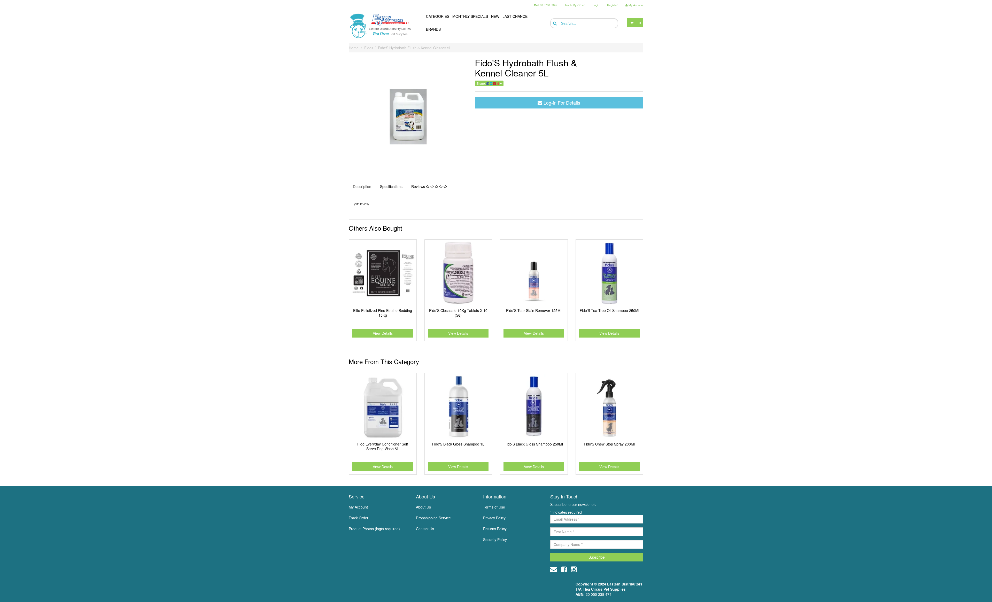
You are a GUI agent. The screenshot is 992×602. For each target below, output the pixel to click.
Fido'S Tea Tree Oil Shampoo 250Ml (609, 310)
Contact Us (425, 528)
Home (354, 47)
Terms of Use (494, 507)
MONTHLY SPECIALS (470, 16)
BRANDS (433, 29)
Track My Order (575, 5)
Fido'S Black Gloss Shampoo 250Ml (534, 444)
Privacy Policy (494, 517)
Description (362, 186)
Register (612, 5)
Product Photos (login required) (374, 528)
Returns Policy (495, 528)
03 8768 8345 (545, 5)
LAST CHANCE (515, 16)
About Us (423, 507)
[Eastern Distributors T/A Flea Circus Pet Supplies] (382, 25)
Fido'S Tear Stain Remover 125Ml (533, 310)
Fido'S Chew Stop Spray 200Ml (609, 444)
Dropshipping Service (433, 517)
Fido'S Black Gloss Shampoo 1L (458, 444)
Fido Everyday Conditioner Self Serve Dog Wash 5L (382, 446)
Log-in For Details (561, 102)
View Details (383, 333)
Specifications (391, 186)
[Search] (554, 23)
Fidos (368, 47)
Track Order (358, 517)
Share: (481, 83)
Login (596, 5)
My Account (358, 507)
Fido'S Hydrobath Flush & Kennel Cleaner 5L (414, 47)
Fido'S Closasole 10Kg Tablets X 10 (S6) (458, 313)
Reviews (418, 186)
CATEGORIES (437, 16)
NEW (495, 16)
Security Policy (495, 539)
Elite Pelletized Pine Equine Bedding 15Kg (382, 313)
